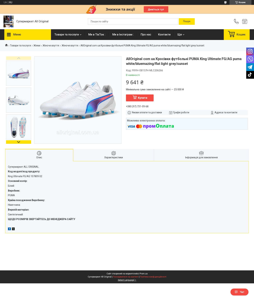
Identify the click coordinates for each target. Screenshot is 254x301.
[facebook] (9, 229)
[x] (13, 229)
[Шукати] (187, 21)
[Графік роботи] (244, 21)
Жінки (37, 45)
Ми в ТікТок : (96, 34)
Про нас (146, 34)
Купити (142, 97)
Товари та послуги (66, 34)
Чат (242, 292)
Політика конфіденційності (153, 277)
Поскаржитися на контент (125, 277)
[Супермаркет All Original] (8, 21)
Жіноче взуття (51, 45)
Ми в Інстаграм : (123, 34)
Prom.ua (144, 273)
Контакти (164, 34)
